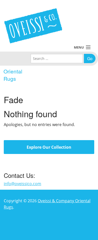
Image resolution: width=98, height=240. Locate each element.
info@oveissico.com (22, 183)
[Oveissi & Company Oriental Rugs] (33, 26)
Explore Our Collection (49, 147)
